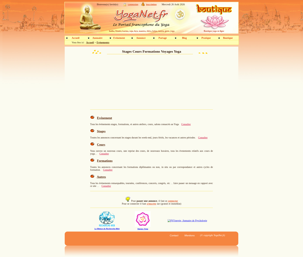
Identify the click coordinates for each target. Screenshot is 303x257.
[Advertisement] (116, 82)
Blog (184, 38)
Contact (174, 235)
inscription (151, 4)
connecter (173, 201)
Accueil (75, 38)
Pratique (206, 38)
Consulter (186, 124)
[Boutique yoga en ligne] (213, 19)
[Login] (124, 5)
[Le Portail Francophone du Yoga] (143, 19)
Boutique (228, 38)
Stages (101, 131)
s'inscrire (151, 204)
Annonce (141, 38)
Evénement (119, 38)
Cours (101, 144)
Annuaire (97, 38)
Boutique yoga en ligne (214, 31)
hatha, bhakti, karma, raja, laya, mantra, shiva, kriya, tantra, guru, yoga (141, 31)
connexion (133, 4)
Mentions (189, 235)
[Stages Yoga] (143, 226)
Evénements (103, 42)
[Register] (143, 5)
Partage (163, 38)
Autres (101, 177)
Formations (105, 160)
